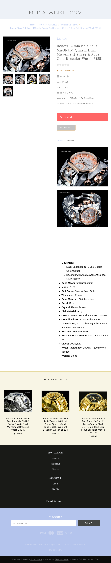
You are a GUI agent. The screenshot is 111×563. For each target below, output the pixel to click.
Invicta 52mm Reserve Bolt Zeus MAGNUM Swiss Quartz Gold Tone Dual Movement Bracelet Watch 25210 (55, 424)
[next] (45, 54)
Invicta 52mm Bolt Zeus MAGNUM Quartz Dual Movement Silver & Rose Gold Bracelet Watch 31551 (55, 28)
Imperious (55, 463)
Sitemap (55, 469)
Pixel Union (36, 559)
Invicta (55, 458)
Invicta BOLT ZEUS (69, 24)
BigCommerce (61, 559)
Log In (55, 483)
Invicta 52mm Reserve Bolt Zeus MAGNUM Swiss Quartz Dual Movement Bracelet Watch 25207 (18, 424)
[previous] (7, 54)
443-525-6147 (55, 550)
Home (32, 24)
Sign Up (55, 489)
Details (60, 140)
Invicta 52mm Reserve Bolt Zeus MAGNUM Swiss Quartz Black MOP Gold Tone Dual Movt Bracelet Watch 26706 (93, 425)
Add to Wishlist (66, 71)
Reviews (70, 140)
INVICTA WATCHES (48, 24)
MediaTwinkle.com (55, 12)
